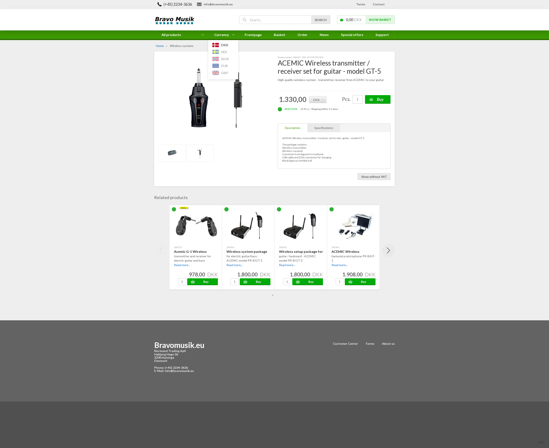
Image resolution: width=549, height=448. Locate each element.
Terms (360, 4)
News (324, 35)
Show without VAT (374, 176)
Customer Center (345, 343)
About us (388, 343)
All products (171, 35)
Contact (379, 4)
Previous (160, 250)
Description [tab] (292, 128)
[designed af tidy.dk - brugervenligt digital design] (542, 442)
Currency (221, 36)
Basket (279, 35)
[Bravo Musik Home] (191, 20)
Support (382, 35)
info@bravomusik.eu (218, 4)
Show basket (380, 19)
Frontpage (253, 35)
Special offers (352, 35)
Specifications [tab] (323, 128)
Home (160, 46)
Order (302, 35)
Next (388, 250)
